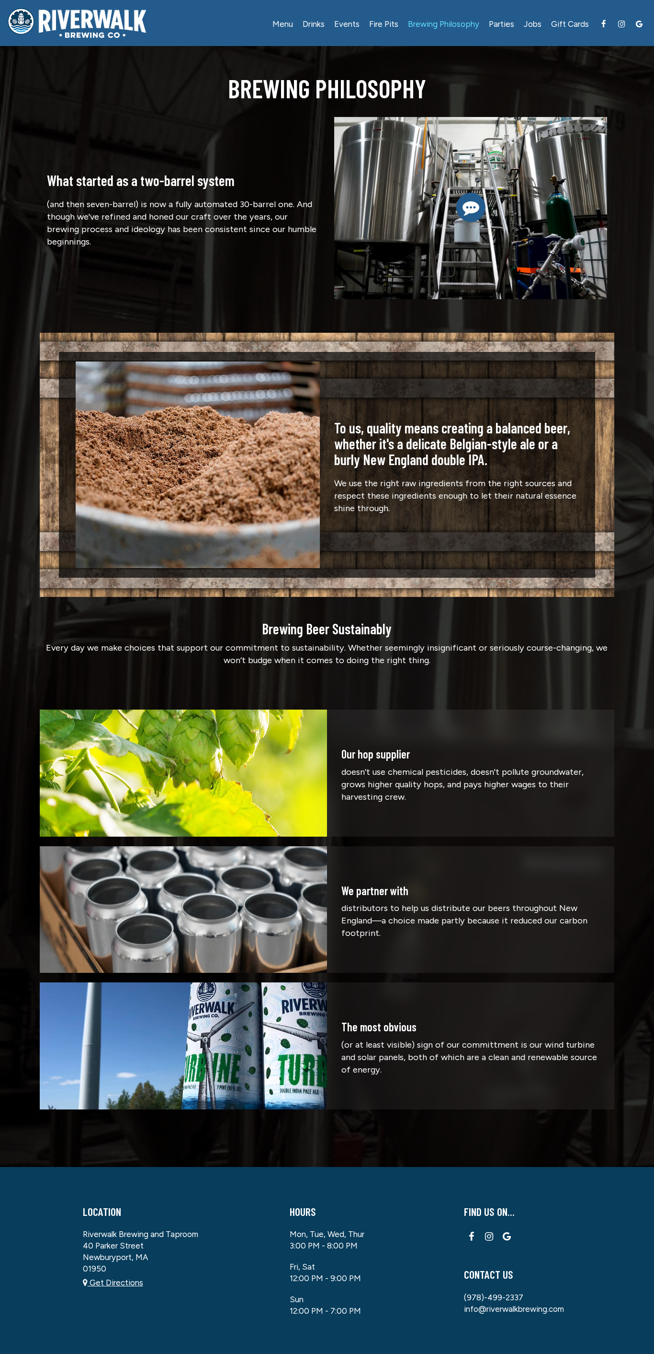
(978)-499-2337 (493, 1297)
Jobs (532, 24)
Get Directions (115, 1282)
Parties (501, 24)
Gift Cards (570, 24)
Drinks (314, 24)
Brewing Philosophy (443, 24)
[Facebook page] (603, 24)
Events (347, 24)
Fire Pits (383, 24)
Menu (282, 24)
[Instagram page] (621, 24)
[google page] (507, 1236)
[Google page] (639, 24)
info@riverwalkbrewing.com (514, 1309)
